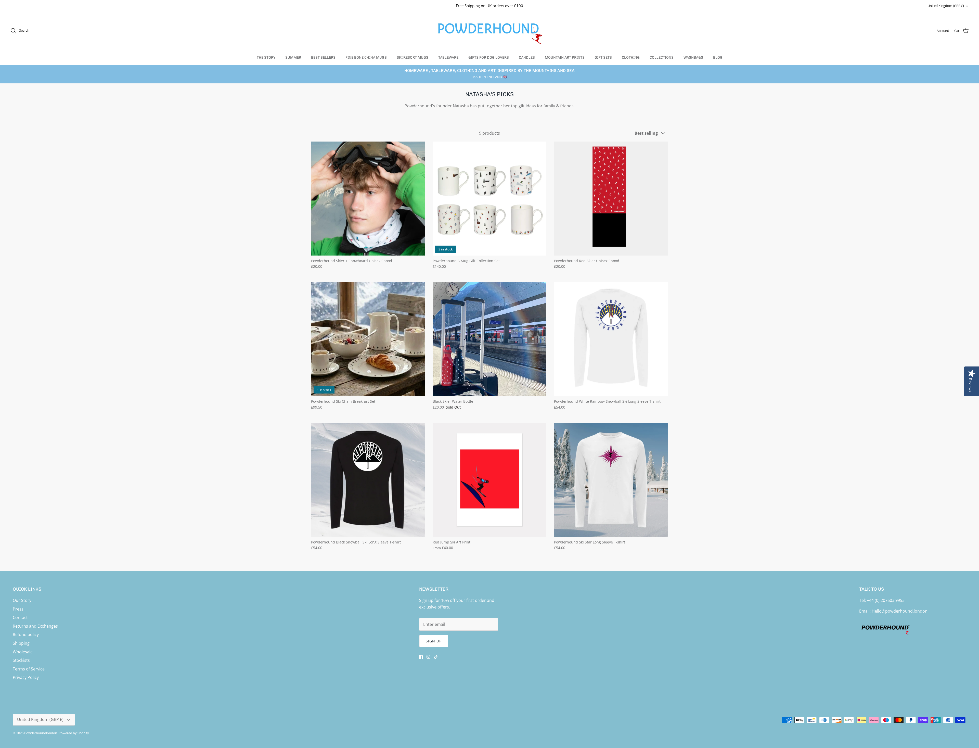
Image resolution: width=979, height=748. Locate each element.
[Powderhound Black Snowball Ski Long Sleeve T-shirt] (368, 480)
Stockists (21, 660)
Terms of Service (29, 669)
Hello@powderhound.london (900, 611)
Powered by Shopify (74, 733)
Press (18, 609)
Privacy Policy (26, 677)
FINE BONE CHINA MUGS (366, 57)
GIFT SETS (603, 57)
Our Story (22, 600)
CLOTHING (631, 57)
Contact (20, 617)
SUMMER (293, 57)
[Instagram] (428, 657)
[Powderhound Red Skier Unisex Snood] (611, 199)
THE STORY (266, 57)
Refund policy (26, 634)
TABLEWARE (448, 57)
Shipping (21, 643)
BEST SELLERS (323, 57)
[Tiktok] (436, 657)
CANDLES (527, 57)
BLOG (718, 57)
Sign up (434, 641)
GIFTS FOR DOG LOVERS (488, 57)
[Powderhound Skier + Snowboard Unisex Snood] (368, 199)
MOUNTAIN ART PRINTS (565, 57)
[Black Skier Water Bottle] (490, 339)
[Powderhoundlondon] (489, 31)
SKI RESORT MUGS (412, 57)
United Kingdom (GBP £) (946, 5)
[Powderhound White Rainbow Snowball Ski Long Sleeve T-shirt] (611, 339)
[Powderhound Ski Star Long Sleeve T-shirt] (611, 480)
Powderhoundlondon (40, 733)
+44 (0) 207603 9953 (886, 600)
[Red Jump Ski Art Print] (490, 480)
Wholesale (23, 652)
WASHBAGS (693, 57)
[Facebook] (421, 657)
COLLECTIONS (662, 57)
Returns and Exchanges (35, 626)
